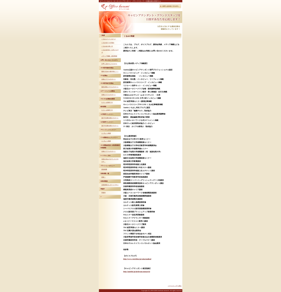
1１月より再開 (106, 133)
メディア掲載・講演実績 (109, 56)
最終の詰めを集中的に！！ (110, 71)
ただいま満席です (107, 102)
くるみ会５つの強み (107, 42)
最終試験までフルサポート (110, 87)
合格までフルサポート (108, 79)
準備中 (103, 192)
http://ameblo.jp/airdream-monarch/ (136, 272)
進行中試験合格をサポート (110, 118)
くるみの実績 (129, 36)
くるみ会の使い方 (107, 46)
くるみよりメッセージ (108, 39)
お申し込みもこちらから (109, 64)
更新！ (103, 177)
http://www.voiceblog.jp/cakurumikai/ (137, 259)
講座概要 (104, 169)
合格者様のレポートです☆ (110, 185)
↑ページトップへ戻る (174, 286)
